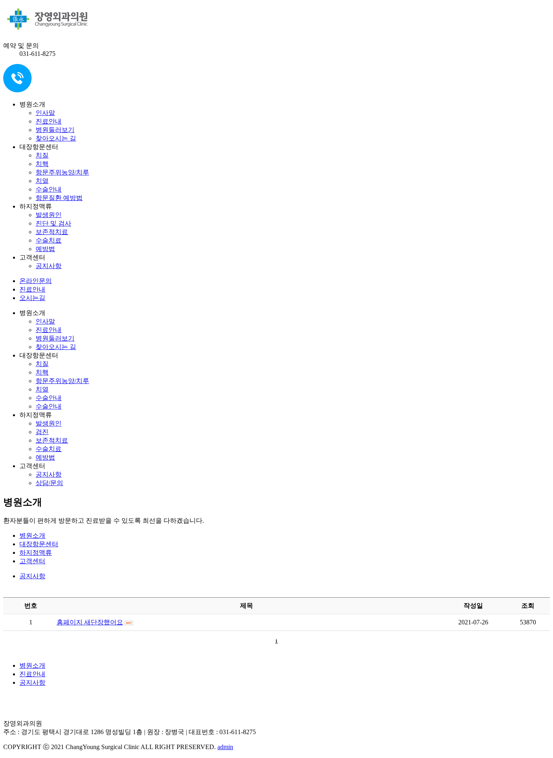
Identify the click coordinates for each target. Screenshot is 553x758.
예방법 (45, 248)
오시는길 (32, 297)
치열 (42, 180)
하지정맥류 (35, 552)
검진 (42, 431)
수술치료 (49, 240)
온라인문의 (35, 280)
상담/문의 (49, 482)
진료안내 (49, 121)
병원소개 (32, 535)
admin (225, 746)
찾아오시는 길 (56, 138)
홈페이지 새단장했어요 (90, 622)
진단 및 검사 (53, 223)
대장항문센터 (38, 544)
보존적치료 (52, 231)
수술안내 (49, 189)
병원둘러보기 (55, 129)
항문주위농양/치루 (62, 172)
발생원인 (49, 214)
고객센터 (32, 561)
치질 (42, 155)
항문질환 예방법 (59, 197)
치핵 (42, 163)
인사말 (45, 112)
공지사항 (49, 265)
